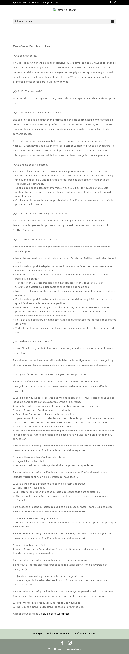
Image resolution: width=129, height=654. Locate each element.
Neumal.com (73, 649)
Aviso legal (37, 633)
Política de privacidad (58, 633)
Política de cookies (84, 633)
